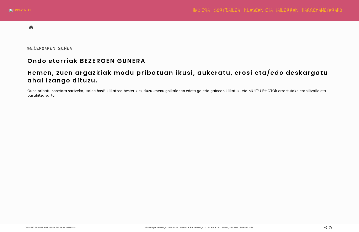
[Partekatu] (325, 227)
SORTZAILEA (227, 10)
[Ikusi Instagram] (330, 227)
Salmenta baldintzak (66, 227)
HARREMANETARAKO (322, 10)
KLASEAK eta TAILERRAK (271, 10)
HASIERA (201, 10)
